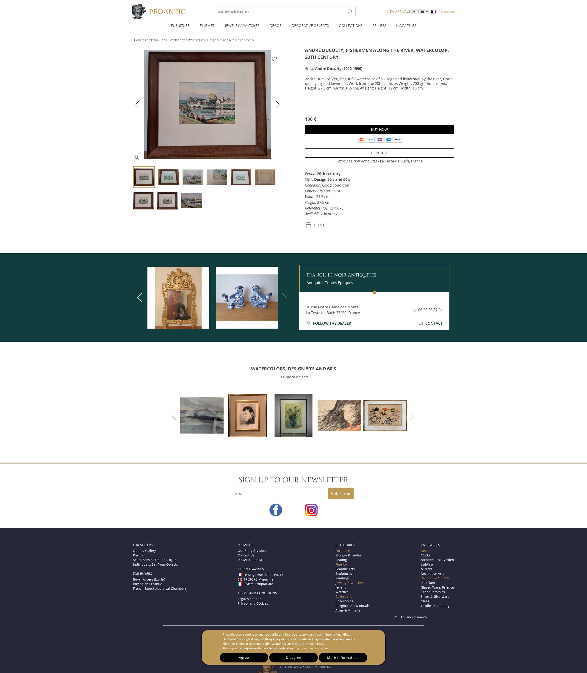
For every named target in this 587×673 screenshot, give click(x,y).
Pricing (138, 555)
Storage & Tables (348, 555)
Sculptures (343, 573)
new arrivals (398, 11)
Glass (425, 601)
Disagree (293, 657)
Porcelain (428, 583)
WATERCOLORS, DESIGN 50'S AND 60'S (293, 369)
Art (164, 40)
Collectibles (344, 601)
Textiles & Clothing (435, 605)
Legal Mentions (249, 599)
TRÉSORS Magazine (258, 579)
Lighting (427, 564)
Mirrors (426, 569)
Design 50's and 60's (220, 40)
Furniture (180, 25)
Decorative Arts (432, 573)
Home (138, 40)
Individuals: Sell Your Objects (155, 564)
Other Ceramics (433, 592)
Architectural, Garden (437, 560)
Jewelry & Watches (242, 25)
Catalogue (152, 40)
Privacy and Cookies (253, 603)
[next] (283, 297)
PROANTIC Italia (250, 560)
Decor (276, 25)
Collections (351, 25)
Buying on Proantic (147, 584)
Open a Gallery (144, 550)
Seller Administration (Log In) (155, 560)
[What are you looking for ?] (350, 11)
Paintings (342, 578)
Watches (342, 592)
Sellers (379, 25)
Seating (341, 560)
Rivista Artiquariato (258, 584)
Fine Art (207, 25)
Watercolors (196, 40)
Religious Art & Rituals (352, 605)
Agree (244, 657)
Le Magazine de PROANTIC (264, 574)
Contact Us (246, 555)
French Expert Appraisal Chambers (160, 588)
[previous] (141, 297)
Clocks (425, 555)
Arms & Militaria (347, 610)
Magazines (406, 25)
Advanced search (414, 617)
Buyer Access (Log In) (149, 579)
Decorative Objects (310, 25)
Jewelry (340, 587)
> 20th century (244, 40)
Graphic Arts (177, 40)
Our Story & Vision (252, 550)
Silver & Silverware (435, 596)
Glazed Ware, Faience (437, 587)
